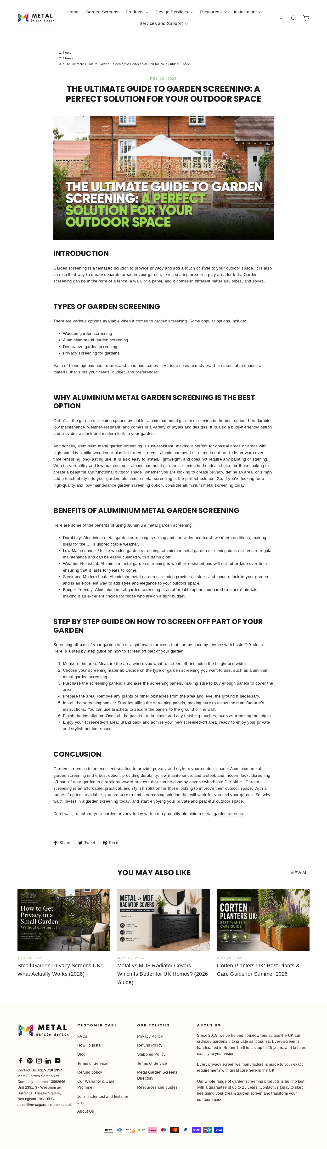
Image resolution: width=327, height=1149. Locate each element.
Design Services (172, 12)
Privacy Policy (150, 1036)
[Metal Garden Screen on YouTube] (58, 1060)
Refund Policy (150, 1045)
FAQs (82, 1036)
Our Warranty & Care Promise (95, 1084)
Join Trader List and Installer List (102, 1099)
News (69, 58)
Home (73, 12)
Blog (81, 1054)
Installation (245, 12)
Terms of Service (92, 1063)
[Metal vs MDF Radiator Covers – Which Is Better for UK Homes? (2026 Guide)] (163, 920)
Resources (211, 12)
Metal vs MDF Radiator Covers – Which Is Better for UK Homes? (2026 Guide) (162, 974)
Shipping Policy (151, 1054)
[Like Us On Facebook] (20, 1060)
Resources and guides (157, 1087)
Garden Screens (102, 12)
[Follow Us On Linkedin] (48, 1060)
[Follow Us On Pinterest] (30, 1060)
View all (300, 873)
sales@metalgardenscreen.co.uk (44, 1105)
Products (135, 12)
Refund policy (89, 1072)
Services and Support (162, 23)
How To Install (90, 1045)
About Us (85, 1111)
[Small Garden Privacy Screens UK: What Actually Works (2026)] (63, 920)
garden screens (228, 813)
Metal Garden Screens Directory (157, 1075)
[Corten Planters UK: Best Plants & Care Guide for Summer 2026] (263, 920)
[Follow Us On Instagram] (39, 1060)
